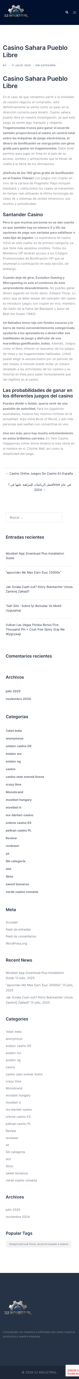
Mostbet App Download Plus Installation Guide (35, 555)
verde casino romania (22, 892)
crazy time (13, 784)
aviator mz (13, 754)
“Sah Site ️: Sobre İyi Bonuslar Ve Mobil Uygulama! (33, 608)
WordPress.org (16, 943)
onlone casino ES (18, 823)
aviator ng (13, 761)
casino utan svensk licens (25, 777)
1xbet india (14, 731)
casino (11, 769)
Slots (9, 876)
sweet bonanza (17, 884)
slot (8, 869)
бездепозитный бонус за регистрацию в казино (38, 1243)
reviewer (12, 846)
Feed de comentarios (21, 936)
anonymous (14, 738)
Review (11, 838)
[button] (66, 12)
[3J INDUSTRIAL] (16, 12)
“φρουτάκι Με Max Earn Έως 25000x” (33, 572)
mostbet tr (14, 807)
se (7, 853)
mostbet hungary (19, 800)
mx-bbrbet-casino (19, 815)
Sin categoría (15, 861)
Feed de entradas (18, 929)
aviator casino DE (19, 746)
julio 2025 (13, 691)
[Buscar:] (34, 517)
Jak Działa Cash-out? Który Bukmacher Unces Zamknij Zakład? (39, 589)
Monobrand (14, 792)
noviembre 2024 (18, 699)
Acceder (12, 922)
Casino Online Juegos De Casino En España (41, 473)
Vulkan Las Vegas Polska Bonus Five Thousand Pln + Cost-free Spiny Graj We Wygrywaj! (35, 629)
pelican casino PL (18, 830)
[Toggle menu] (74, 12)
